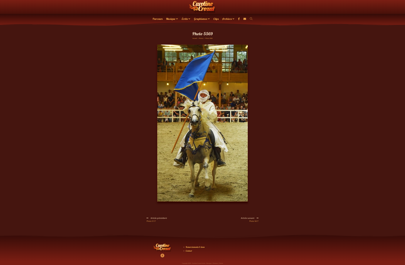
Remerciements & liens (195, 247)
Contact (189, 250)
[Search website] (251, 19)
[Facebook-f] (162, 255)
